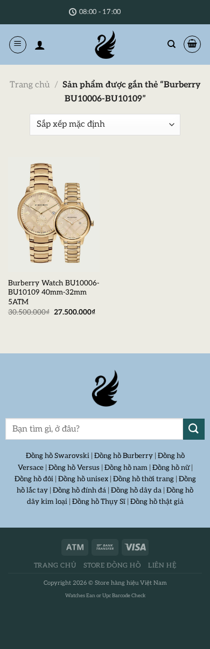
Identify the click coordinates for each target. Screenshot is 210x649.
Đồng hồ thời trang (143, 479)
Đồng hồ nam (126, 467)
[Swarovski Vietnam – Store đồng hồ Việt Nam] (105, 44)
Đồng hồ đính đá (79, 490)
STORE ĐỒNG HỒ (112, 566)
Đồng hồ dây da (136, 490)
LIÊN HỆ (162, 566)
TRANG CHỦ (55, 566)
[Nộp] (194, 429)
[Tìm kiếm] (171, 44)
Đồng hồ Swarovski (57, 456)
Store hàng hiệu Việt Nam (131, 582)
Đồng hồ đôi (34, 479)
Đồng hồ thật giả (157, 501)
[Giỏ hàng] (192, 44)
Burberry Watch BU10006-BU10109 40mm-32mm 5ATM (53, 292)
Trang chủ (30, 85)
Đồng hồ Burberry (123, 456)
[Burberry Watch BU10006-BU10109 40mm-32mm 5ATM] (54, 214)
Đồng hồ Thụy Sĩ (98, 501)
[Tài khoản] (39, 45)
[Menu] (17, 44)
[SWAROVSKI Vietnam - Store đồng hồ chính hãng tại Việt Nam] (105, 388)
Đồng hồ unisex (83, 479)
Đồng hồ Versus (74, 467)
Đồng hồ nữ (171, 467)
